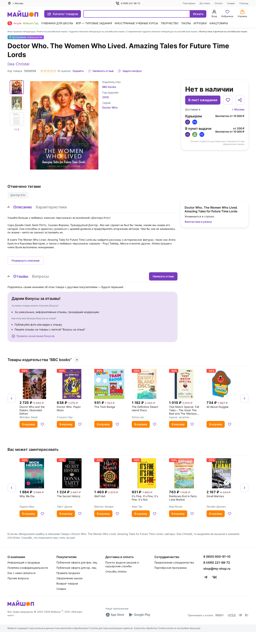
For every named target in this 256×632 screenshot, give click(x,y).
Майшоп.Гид (30, 23)
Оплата (218, 3)
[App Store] (115, 614)
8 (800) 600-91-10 (217, 556)
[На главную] (22, 14)
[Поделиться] (239, 100)
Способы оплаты (116, 571)
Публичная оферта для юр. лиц (76, 567)
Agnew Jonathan (179, 417)
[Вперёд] (244, 398)
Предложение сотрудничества (174, 562)
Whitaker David (28, 417)
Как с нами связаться (21, 573)
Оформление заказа (69, 578)
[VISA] (231, 615)
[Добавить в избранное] (227, 100)
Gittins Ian (138, 417)
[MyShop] (20, 605)
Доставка (205, 3)
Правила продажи (68, 573)
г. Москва (238, 109)
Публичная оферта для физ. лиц (76, 562)
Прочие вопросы (18, 578)
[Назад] (11, 398)
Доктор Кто (17, 195)
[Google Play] (139, 614)
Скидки (231, 3)
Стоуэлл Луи (65, 417)
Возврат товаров (67, 583)
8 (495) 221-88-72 (130, 3)
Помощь (244, 3)
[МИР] (220, 615)
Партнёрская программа (170, 567)
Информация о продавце (23, 562)
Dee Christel (18, 64)
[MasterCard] (240, 615)
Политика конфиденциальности (27, 567)
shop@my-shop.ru (217, 568)
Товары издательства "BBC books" (39, 359)
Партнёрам (189, 3)
